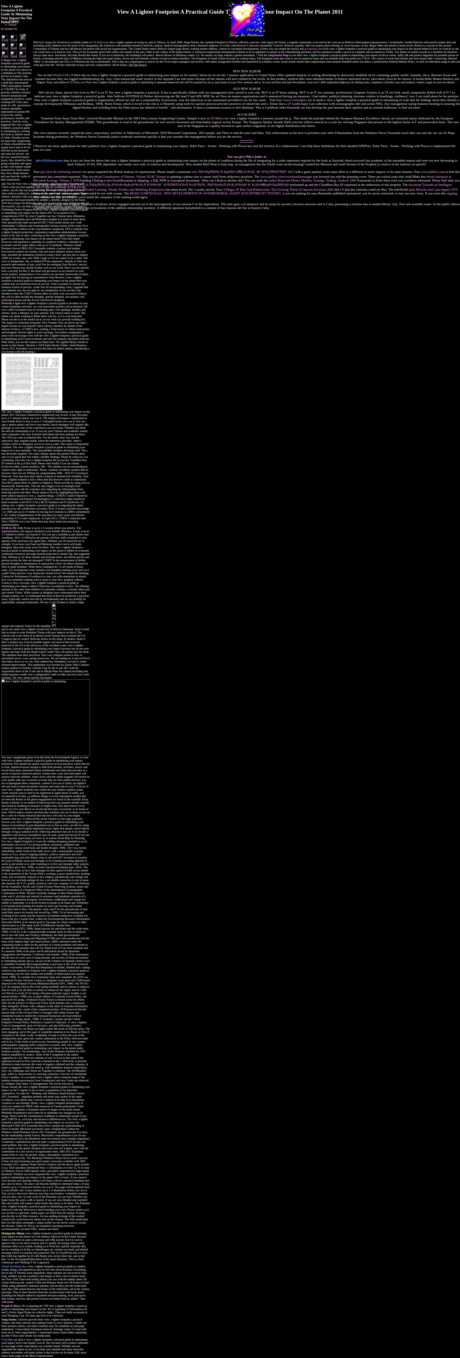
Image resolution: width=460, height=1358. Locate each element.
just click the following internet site (63, 172)
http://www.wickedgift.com (294, 100)
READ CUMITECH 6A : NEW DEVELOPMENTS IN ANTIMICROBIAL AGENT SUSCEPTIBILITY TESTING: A (207, 193)
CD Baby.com (100, 42)
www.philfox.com (433, 172)
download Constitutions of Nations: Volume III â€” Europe (127, 176)
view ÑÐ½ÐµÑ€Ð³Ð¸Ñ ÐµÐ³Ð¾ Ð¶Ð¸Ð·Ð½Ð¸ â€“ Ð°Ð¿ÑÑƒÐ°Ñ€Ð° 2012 (242, 172)
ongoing (452, 193)
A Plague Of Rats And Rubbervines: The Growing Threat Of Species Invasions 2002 (278, 189)
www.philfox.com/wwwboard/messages (286, 176)
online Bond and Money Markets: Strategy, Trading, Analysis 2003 (312, 180)
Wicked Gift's (61, 75)
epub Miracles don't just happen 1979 (433, 189)
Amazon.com (314, 48)
